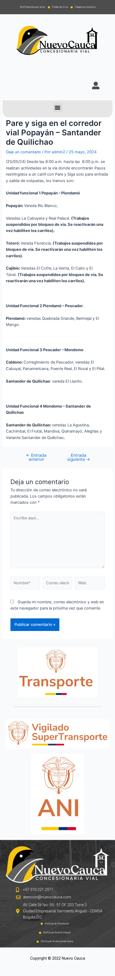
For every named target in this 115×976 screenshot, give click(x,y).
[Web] (90, 584)
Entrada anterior (36, 457)
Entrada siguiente (78, 457)
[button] (57, 107)
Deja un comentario (23, 152)
